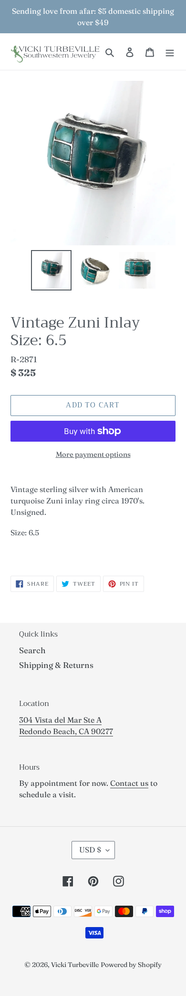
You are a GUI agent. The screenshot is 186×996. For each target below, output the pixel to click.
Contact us (129, 783)
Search (32, 650)
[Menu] (170, 52)
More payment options (93, 454)
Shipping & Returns (56, 665)
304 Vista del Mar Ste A (60, 720)
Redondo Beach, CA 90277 (66, 731)
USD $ (90, 849)
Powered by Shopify (131, 964)
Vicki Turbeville (75, 964)
